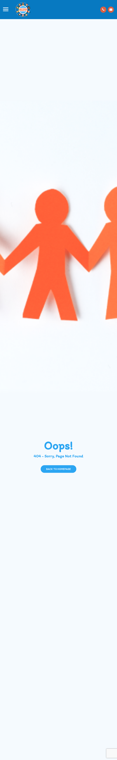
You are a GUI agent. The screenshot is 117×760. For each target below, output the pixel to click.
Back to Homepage (58, 468)
